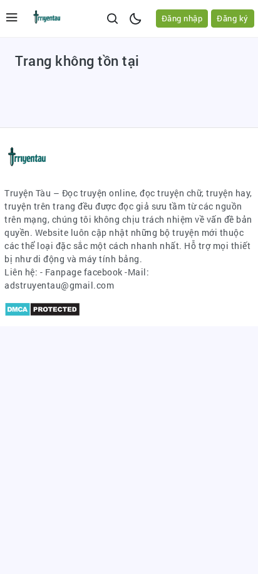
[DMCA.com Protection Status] (42, 308)
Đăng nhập (182, 18)
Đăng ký (233, 18)
